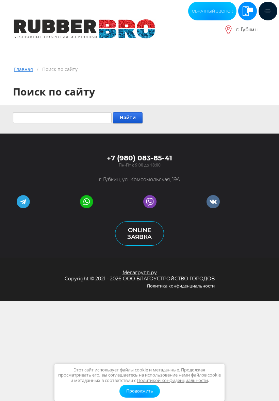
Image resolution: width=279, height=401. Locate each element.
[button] (212, 11)
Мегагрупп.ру (139, 272)
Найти (128, 117)
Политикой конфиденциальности (172, 380)
